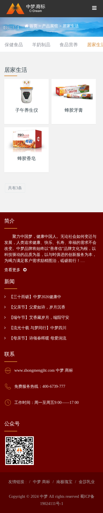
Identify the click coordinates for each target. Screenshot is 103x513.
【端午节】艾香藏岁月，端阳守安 (39, 317)
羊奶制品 (41, 44)
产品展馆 (50, 26)
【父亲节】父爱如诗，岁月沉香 (37, 307)
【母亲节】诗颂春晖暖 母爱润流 (37, 338)
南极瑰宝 (64, 482)
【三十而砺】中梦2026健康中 (35, 297)
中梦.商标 (41, 482)
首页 (33, 26)
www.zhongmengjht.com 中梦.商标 (43, 370)
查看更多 (12, 270)
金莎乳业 (87, 482)
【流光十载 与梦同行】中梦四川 (37, 328)
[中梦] (26, 8)
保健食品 (14, 44)
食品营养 (69, 44)
